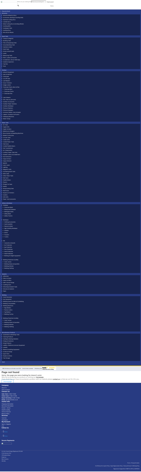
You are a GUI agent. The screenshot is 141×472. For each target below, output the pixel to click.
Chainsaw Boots (8, 207)
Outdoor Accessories (8, 101)
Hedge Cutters (7, 85)
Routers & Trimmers (8, 193)
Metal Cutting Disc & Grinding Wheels (13, 24)
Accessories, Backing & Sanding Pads (13, 17)
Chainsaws (6, 76)
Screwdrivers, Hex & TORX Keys (11, 60)
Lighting (5, 167)
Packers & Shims (7, 356)
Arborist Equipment (8, 72)
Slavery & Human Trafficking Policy (131, 466)
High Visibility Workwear (10, 228)
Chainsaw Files (8, 93)
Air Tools (5, 125)
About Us (4, 387)
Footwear (5, 205)
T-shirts (6, 237)
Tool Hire (4, 418)
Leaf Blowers (6, 80)
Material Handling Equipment (11, 349)
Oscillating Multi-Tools (9, 171)
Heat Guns (6, 144)
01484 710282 (12, 394)
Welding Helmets (9, 266)
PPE (4, 241)
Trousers (6, 234)
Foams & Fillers (7, 280)
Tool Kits (5, 64)
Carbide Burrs (7, 22)
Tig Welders (7, 312)
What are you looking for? (24, 1)
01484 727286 (13, 396)
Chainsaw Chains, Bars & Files (11, 87)
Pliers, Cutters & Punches (10, 57)
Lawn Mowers (7, 97)
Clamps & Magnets (8, 38)
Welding (4, 295)
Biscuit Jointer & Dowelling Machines (13, 133)
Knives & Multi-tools (8, 51)
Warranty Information (7, 406)
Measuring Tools (7, 55)
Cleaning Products (8, 337)
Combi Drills (6, 139)
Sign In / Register (6, 424)
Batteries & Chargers (8, 131)
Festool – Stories (6, 408)
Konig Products (7, 343)
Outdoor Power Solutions (10, 104)
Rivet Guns (6, 190)
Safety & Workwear (7, 203)
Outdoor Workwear (8, 106)
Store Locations (6, 389)
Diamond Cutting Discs (9, 19)
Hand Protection (8, 251)
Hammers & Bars (7, 47)
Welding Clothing (9, 268)
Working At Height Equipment (12, 255)
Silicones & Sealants (8, 289)
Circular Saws (7, 137)
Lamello (5, 347)
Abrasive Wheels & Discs (9, 15)
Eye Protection (8, 247)
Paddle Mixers (7, 180)
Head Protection (8, 253)
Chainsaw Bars (8, 89)
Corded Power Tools (8, 142)
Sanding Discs (7, 30)
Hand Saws (6, 49)
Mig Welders (7, 308)
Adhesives (6, 276)
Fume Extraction (7, 297)
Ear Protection (8, 245)
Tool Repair (5, 420)
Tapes (4, 291)
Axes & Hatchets (7, 74)
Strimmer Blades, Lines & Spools (12, 112)
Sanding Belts (7, 26)
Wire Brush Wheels (8, 32)
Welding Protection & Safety (10, 259)
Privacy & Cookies (135, 463)
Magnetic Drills (7, 169)
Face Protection (8, 249)
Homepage (39, 377)
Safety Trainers (8, 216)
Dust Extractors (7, 156)
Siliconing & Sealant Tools (10, 287)
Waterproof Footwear (10, 209)
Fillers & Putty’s (7, 278)
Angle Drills (6, 127)
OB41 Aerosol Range (8, 282)
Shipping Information (7, 404)
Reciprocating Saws (8, 188)
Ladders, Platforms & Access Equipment (14, 345)
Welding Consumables (9, 303)
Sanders (5, 195)
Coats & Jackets (8, 224)
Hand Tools (5, 36)
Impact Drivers (7, 159)
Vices (4, 66)
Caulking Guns (7, 284)
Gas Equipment (7, 299)
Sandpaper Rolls (7, 28)
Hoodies (6, 230)
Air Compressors (7, 150)
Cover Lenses (7, 262)
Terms (128, 463)
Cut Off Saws (6, 78)
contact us (56, 379)
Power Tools (5, 122)
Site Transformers (8, 148)
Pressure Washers (8, 108)
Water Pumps (6, 118)
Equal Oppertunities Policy (116, 466)
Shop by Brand (6, 11)
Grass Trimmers (7, 83)
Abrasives (4, 13)
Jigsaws (5, 163)
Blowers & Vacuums (8, 135)
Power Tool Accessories (9, 199)
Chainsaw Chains (9, 91)
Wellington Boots (8, 211)
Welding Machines (8, 305)
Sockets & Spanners (8, 62)
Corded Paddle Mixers (9, 146)
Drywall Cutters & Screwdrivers (11, 154)
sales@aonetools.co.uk (11, 399)
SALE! (3, 362)
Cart (3, 426)
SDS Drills (5, 197)
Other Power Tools (8, 176)
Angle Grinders (7, 129)
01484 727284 (16, 398)
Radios (5, 186)
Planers (5, 182)
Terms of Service (6, 411)
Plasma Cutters (8, 310)
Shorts (6, 232)
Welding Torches (8, 314)
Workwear (6, 220)
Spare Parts (6, 354)
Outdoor (4, 70)
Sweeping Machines (8, 116)
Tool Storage (6, 358)
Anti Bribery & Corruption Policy (102, 466)
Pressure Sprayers (8, 110)
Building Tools (7, 40)
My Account (50, 2)
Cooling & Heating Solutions (10, 339)
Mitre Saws (6, 173)
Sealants (4, 274)
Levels (4, 53)
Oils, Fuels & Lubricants (9, 99)
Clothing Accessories (10, 222)
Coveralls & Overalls (9, 243)
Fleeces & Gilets (8, 226)
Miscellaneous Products (8, 332)
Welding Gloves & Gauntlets (11, 264)
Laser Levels (6, 165)
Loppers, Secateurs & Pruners (11, 114)
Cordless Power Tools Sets (10, 152)
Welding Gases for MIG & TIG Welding (13, 301)
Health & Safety (6, 410)
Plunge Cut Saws (7, 184)
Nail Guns (5, 178)
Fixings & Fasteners (8, 341)
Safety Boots (7, 213)
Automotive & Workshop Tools (11, 334)
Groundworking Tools (9, 45)
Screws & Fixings (7, 351)
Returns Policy (5, 413)
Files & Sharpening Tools (10, 43)
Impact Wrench (7, 161)
